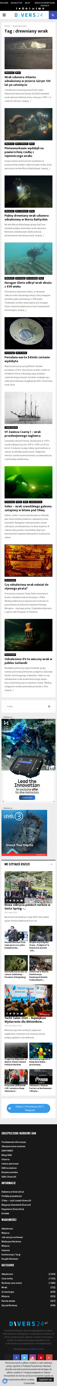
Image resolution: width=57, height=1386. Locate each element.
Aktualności (9, 73)
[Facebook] (16, 1357)
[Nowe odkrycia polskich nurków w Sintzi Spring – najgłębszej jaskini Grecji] (28, 887)
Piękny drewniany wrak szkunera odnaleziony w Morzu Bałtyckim (27, 217)
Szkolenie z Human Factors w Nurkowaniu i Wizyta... (40, 1088)
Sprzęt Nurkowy (9, 1305)
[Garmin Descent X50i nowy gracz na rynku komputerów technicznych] (16, 933)
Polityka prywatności (12, 1196)
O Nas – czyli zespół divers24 (16, 1200)
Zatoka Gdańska (11, 427)
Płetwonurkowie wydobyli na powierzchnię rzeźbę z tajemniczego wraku (24, 152)
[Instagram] (32, 1357)
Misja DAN (7, 1155)
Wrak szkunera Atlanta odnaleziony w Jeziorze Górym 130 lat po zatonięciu (27, 81)
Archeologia (20, 278)
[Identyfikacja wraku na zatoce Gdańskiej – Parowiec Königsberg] (16, 963)
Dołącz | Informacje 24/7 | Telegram (30, 1108)
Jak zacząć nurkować (12, 1237)
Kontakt (5, 1213)
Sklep (27, 3)
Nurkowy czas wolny (12, 1283)
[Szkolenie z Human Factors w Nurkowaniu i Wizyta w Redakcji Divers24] (41, 1077)
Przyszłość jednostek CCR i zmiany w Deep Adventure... (15, 1088)
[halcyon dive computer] (28, 802)
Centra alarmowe (10, 1163)
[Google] (49, 1357)
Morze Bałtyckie (22, 144)
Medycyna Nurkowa (11, 1241)
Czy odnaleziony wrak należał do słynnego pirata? (26, 586)
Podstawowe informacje (14, 1142)
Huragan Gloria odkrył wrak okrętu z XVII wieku (28, 284)
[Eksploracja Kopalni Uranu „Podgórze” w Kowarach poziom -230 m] (41, 933)
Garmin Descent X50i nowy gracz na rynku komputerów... (15, 945)
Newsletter (16, 3)
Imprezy (6, 1250)
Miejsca (5, 1233)
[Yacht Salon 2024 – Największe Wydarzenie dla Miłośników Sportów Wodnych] (28, 1000)
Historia (6, 1159)
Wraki (18, 73)
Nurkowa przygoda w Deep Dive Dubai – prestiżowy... (39, 1061)
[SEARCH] (49, 706)
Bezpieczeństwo (10, 1172)
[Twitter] (24, 1357)
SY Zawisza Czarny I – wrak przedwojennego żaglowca (23, 433)
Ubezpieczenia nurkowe (13, 1146)
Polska (18, 502)
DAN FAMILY (7, 1150)
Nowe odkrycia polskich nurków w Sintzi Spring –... (27, 906)
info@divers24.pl (36, 1349)
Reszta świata (32, 278)
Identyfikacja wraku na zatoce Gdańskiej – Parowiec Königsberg (16, 974)
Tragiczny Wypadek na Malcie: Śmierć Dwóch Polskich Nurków (16, 1061)
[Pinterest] (41, 1357)
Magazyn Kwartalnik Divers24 (45, 4)
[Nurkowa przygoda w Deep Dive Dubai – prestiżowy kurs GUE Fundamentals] (41, 1050)
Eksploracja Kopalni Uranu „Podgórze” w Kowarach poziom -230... (39, 946)
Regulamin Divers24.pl (13, 1209)
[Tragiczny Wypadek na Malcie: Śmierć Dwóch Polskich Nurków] (16, 1050)
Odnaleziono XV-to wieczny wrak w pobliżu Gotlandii (28, 661)
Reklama (4, 3)
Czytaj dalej (29, 1383)
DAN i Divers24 (9, 1177)
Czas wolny (7, 1278)
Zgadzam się (45, 1379)
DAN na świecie (9, 1168)
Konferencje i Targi (11, 1254)
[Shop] (13, 8)
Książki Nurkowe (10, 1259)
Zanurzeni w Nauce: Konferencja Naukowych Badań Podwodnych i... (39, 976)
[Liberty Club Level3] (24, 855)
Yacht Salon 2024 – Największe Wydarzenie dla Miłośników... (25, 1019)
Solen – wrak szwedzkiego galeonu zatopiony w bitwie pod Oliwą (28, 508)
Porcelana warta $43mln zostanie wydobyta (27, 359)
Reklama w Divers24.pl (13, 1192)
